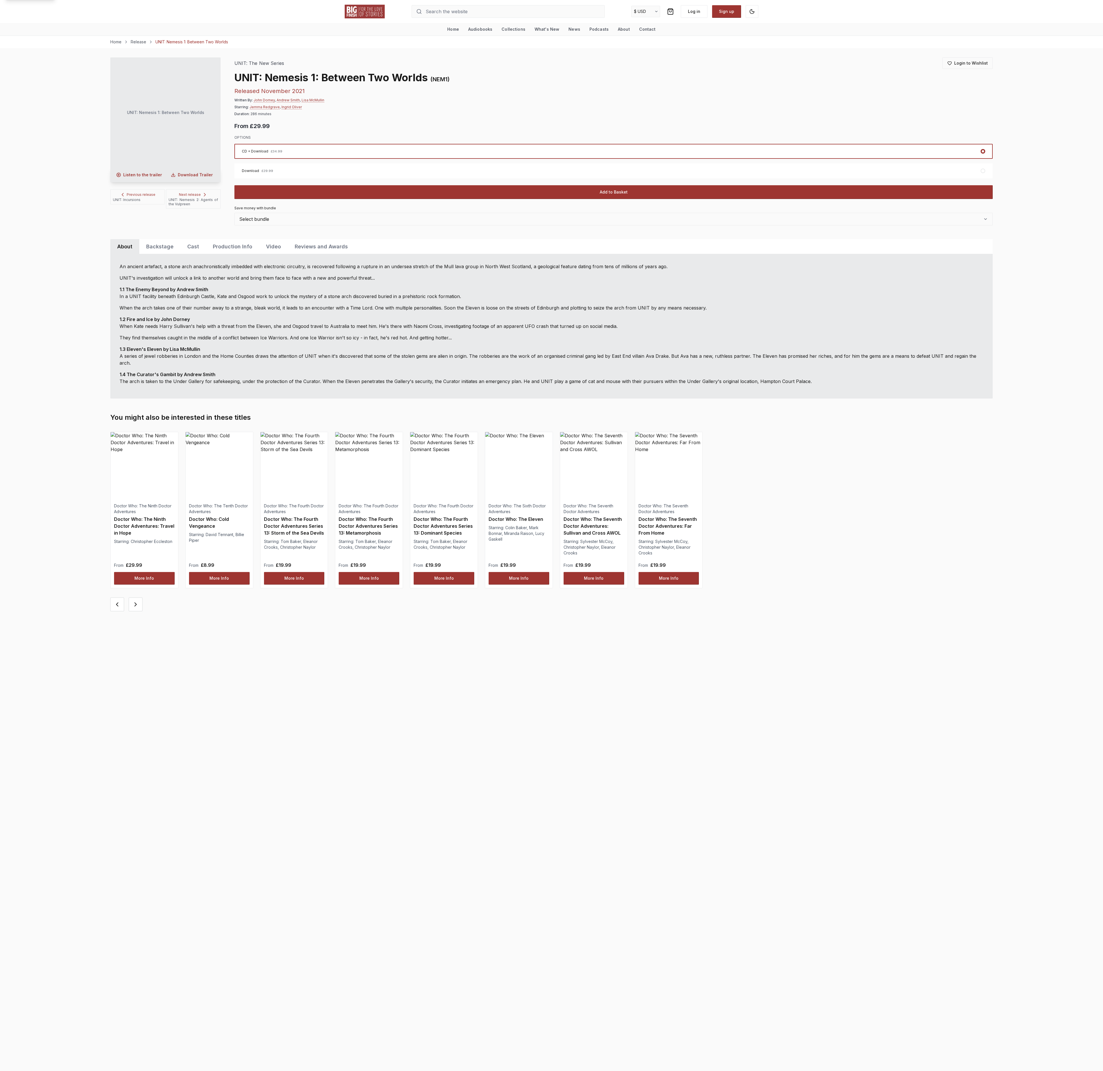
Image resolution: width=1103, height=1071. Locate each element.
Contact (647, 29)
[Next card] (135, 604)
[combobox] (613, 219)
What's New (547, 29)
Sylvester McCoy (596, 541)
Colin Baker (516, 527)
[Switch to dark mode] (752, 11)
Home (453, 29)
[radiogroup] (613, 161)
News (574, 29)
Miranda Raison (518, 533)
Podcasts (599, 29)
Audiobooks (480, 29)
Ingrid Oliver (291, 107)
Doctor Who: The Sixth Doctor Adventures (517, 508)
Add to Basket (614, 192)
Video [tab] (273, 246)
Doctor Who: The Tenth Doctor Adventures (218, 508)
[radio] (613, 151)
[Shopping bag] (670, 11)
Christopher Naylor (298, 547)
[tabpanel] (551, 326)
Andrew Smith (288, 100)
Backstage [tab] (159, 246)
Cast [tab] (193, 246)
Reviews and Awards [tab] (321, 246)
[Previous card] (117, 604)
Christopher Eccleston (151, 541)
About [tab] (124, 246)
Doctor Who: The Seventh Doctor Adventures (588, 508)
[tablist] (551, 246)
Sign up (726, 11)
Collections (513, 29)
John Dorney (264, 100)
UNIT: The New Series (259, 63)
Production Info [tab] (232, 246)
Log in (694, 11)
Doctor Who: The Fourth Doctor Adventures (294, 508)
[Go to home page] (365, 11)
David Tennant (219, 534)
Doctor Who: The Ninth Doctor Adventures (142, 508)
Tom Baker (291, 541)
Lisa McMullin (313, 100)
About (624, 29)
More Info (144, 578)
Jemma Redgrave (265, 107)
